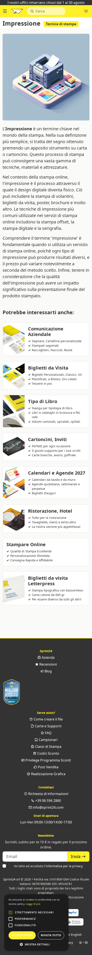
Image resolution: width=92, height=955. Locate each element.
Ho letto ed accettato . (48, 866)
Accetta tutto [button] (22, 935)
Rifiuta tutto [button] (51, 935)
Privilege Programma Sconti (48, 760)
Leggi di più (33, 904)
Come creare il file (48, 719)
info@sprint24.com (48, 807)
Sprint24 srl (11, 879)
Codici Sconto (47, 753)
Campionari (48, 739)
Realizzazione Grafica (47, 774)
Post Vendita (47, 767)
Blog (48, 671)
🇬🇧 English (74, 935)
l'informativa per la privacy (63, 866)
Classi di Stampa (47, 746)
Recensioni (48, 664)
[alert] (36, 922)
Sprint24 (17, 12)
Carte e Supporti (47, 726)
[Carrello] (86, 11)
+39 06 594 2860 (47, 800)
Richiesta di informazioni (47, 793)
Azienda (48, 657)
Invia (76, 856)
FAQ (48, 733)
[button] (10, 912)
